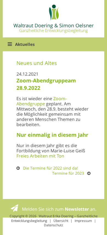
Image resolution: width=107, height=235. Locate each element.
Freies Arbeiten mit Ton (40, 156)
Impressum (83, 220)
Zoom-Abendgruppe (41, 101)
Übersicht (61, 220)
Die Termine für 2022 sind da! (50, 168)
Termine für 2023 (68, 173)
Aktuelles (25, 44)
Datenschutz (53, 225)
